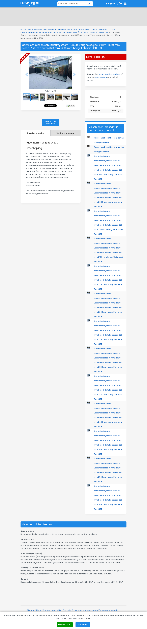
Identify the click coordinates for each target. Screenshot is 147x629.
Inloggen (110, 3)
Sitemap (31, 610)
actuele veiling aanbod (109, 74)
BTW (92, 106)
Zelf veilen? (68, 610)
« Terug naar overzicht (50, 122)
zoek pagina (101, 77)
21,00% (118, 106)
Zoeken (47, 610)
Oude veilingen (35, 29)
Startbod (94, 101)
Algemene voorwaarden (86, 610)
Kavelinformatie (35, 133)
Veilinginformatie (65, 133)
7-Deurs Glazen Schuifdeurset (95, 32)
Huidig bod (95, 110)
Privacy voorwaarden (109, 610)
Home (23, 29)
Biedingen (94, 97)
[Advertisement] (73, 16)
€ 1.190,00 (116, 101)
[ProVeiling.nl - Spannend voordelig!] (29, 3)
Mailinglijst (56, 610)
